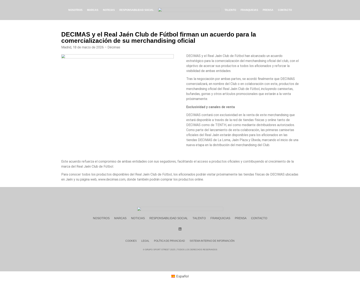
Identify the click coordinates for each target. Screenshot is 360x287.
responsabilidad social (168, 218)
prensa (240, 218)
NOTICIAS (109, 10)
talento (199, 218)
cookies (131, 240)
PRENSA (268, 10)
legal (145, 240)
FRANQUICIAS (249, 10)
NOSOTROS (75, 10)
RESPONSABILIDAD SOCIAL (136, 10)
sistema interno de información (212, 240)
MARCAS (92, 10)
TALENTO (230, 10)
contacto (259, 218)
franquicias (220, 218)
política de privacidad (169, 240)
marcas (120, 218)
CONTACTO (285, 10)
